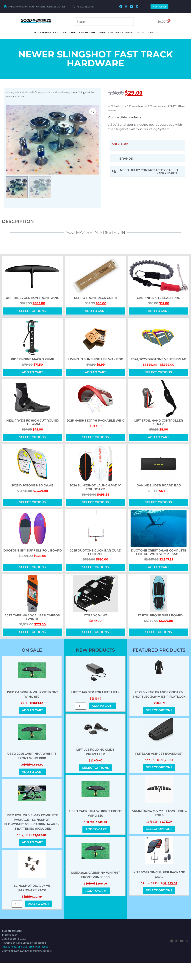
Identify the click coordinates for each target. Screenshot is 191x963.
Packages (46, 32)
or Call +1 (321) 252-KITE (167, 171)
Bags (81, 32)
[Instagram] (126, 6)
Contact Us (42, 946)
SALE (36, 32)
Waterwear (90, 32)
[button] (92, 111)
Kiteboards (27, 92)
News (152, 32)
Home (9, 92)
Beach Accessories (124, 32)
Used (112, 32)
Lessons (141, 32)
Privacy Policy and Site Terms (18, 946)
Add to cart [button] (95, 311)
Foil (73, 32)
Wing (64, 32)
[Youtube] (131, 6)
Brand (102, 32)
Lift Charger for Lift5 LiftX (95, 692)
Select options (32, 311)
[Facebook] (120, 6)
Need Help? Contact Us (140, 170)
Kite (56, 32)
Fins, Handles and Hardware (52, 92)
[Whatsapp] (137, 6)
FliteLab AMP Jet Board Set (159, 753)
